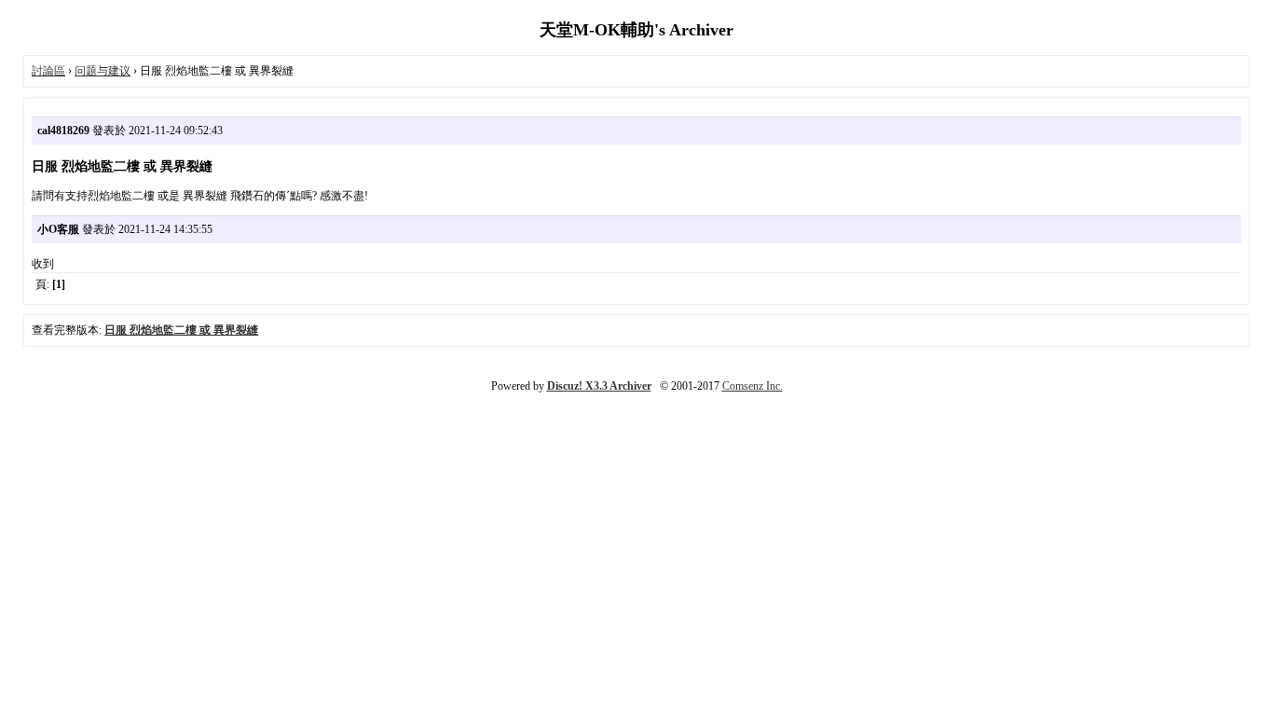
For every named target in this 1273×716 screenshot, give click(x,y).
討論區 (48, 70)
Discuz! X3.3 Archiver (599, 385)
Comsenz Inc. (752, 385)
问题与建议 (102, 70)
